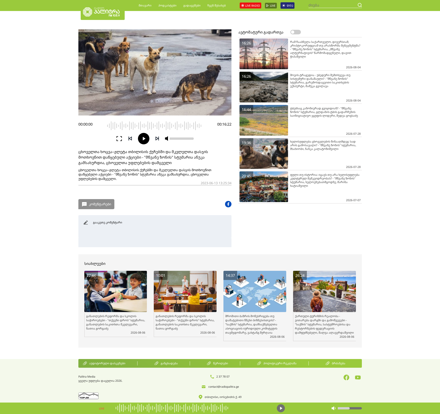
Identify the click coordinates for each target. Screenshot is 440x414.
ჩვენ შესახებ (216, 5)
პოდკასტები (167, 5)
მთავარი (145, 5)
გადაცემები (192, 5)
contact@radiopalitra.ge (223, 387)
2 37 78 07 (223, 376)
